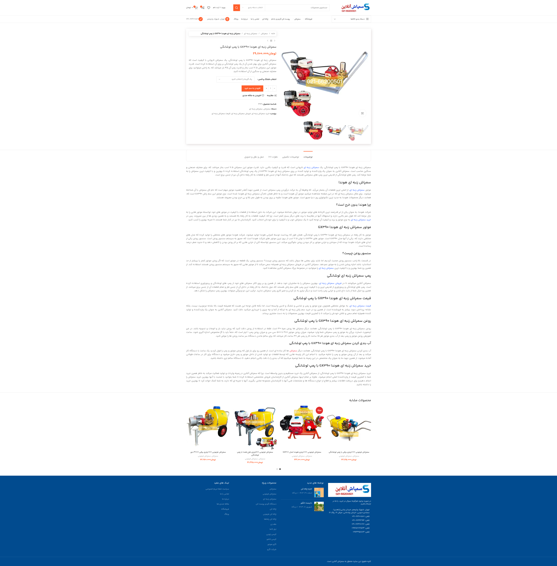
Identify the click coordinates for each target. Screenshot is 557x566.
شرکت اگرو (271, 549)
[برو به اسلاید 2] (277, 469)
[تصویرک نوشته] (319, 492)
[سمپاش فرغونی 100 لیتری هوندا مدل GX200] (302, 428)
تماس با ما (224, 494)
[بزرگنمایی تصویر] (362, 113)
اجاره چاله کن (306, 489)
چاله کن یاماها (270, 519)
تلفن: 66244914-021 (361, 520)
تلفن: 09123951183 (361, 532)
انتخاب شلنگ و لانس (267, 79)
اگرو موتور (271, 544)
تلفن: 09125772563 (361, 528)
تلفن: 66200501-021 (361, 516)
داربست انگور (306, 503)
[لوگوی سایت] (353, 7)
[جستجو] (236, 7)
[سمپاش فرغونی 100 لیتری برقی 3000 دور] (208, 428)
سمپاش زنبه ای (250, 33)
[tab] (308, 155)
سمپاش (264, 33)
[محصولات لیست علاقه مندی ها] (209, 8)
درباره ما (225, 499)
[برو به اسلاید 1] (280, 469)
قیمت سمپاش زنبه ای (221, 113)
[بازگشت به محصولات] (271, 40)
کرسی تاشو (271, 539)
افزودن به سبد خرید (252, 88)
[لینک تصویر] (349, 490)
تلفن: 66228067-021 (361, 524)
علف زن (273, 524)
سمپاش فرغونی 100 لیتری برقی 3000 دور (208, 452)
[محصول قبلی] (274, 40)
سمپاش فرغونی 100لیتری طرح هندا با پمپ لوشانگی (255, 454)
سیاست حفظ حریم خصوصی (217, 489)
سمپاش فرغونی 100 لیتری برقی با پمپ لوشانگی (349, 452)
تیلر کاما (273, 529)
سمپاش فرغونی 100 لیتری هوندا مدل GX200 (302, 452)
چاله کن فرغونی (269, 514)
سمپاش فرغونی (345, 456)
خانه (273, 33)
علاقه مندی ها (223, 504)
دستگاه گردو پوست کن (266, 504)
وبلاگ (226, 514)
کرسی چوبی (271, 534)
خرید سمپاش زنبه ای (260, 113)
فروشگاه (225, 509)
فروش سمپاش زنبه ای (241, 113)
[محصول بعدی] (267, 40)
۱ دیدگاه (295, 493)
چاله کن (273, 509)
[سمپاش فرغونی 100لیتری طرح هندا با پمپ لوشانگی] (255, 428)
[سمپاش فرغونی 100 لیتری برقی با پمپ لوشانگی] (349, 428)
